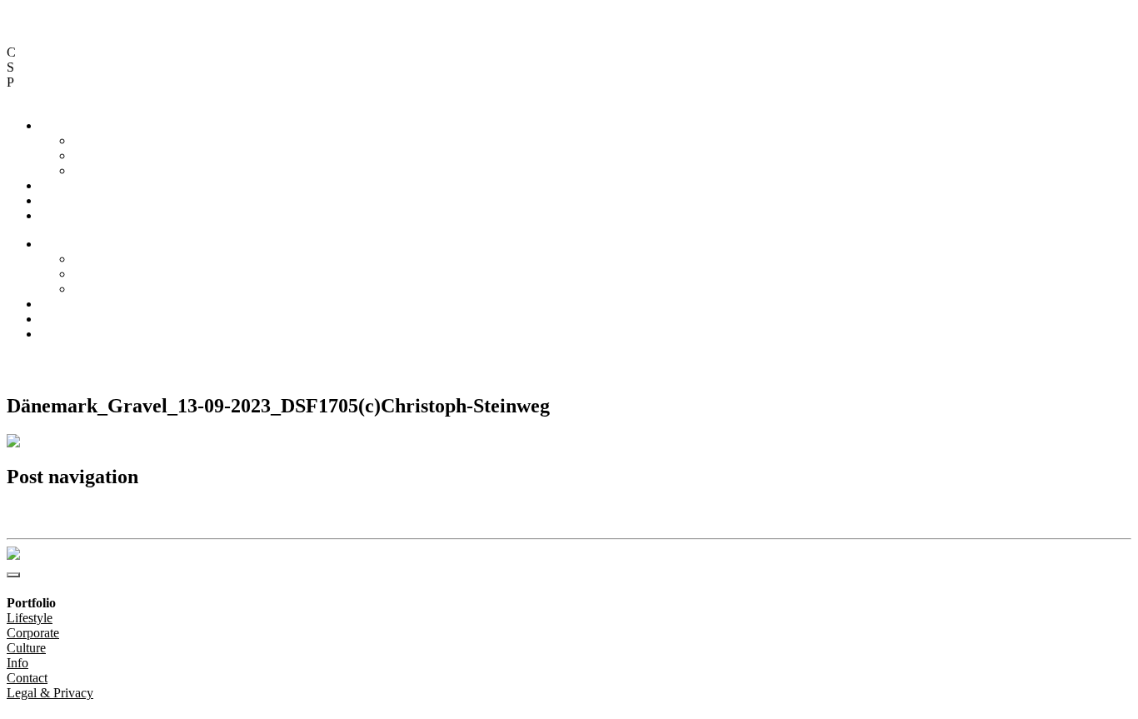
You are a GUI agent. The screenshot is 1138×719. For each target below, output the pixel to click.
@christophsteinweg (60, 362)
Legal (55, 215)
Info (51, 185)
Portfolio (63, 125)
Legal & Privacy (187, 362)
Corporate (99, 155)
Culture (92, 170)
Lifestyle (96, 140)
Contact (60, 200)
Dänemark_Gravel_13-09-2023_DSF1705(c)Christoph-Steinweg (166, 513)
